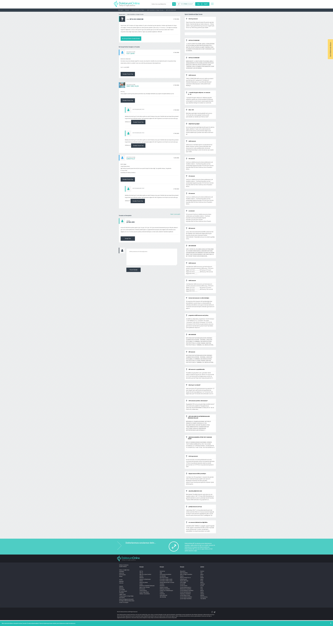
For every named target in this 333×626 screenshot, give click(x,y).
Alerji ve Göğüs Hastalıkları (186, 574)
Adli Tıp (141, 572)
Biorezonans (142, 589)
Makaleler (121, 581)
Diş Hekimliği (163, 576)
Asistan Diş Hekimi (144, 582)
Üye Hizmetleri (122, 574)
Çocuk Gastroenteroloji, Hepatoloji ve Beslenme (185, 592)
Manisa (202, 590)
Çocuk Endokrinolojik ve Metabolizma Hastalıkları (185, 588)
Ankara (201, 574)
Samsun (202, 593)
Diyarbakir (202, 584)
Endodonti (162, 585)
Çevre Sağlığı (183, 582)
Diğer (161, 572)
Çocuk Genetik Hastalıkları (186, 597)
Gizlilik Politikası (123, 566)
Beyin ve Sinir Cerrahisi (145, 587)
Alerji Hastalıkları (184, 572)
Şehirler (202, 567)
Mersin (201, 582)
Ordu (201, 587)
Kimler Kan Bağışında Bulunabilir (126, 599)
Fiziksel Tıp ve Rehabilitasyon (166, 590)
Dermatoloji (162, 571)
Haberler (121, 586)
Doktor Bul (121, 573)
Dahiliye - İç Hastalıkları (145, 593)
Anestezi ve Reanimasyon (145, 579)
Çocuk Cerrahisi (183, 585)
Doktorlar (121, 583)
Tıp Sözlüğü (122, 589)
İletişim (120, 576)
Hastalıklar (121, 571)
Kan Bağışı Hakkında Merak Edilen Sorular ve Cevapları (126, 601)
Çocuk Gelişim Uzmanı (185, 595)
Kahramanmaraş (203, 597)
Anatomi (141, 576)
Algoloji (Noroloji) (184, 580)
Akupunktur (182, 571)
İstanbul (202, 571)
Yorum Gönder (134, 269)
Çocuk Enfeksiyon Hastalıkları (186, 590)
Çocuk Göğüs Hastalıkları (186, 598)
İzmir (201, 572)
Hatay (201, 589)
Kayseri (202, 592)
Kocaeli (202, 585)
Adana (201, 579)
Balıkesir (202, 595)
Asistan (141, 580)
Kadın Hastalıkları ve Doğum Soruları (135, 14)
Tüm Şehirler (203, 598)
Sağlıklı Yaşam (122, 594)
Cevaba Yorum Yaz (128, 74)
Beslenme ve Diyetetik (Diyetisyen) (147, 585)
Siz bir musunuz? (187, 4)
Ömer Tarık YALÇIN (132, 86)
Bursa (201, 576)
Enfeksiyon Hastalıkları (165, 589)
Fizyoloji (162, 592)
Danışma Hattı (122, 14)
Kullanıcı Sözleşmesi (123, 565)
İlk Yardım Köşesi (123, 591)
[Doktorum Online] (127, 3)
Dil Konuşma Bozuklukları (165, 574)
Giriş (198, 4)
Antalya (202, 577)
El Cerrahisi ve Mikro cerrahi (166, 579)
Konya (201, 580)
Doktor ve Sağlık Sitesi (124, 570)
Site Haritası (122, 597)
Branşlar (142, 567)
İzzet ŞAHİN (130, 53)
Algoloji (182, 576)
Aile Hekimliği (163, 597)
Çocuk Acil (182, 584)
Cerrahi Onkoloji (143, 590)
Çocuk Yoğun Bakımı (144, 592)
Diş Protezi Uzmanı (164, 577)
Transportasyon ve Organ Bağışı (126, 596)
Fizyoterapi (162, 593)
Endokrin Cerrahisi (164, 587)
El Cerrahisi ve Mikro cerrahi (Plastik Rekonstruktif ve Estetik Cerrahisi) (167, 582)
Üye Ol (205, 4)
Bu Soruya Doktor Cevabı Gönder (131, 38)
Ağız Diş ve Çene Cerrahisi (145, 574)
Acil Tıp (141, 571)
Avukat (141, 584)
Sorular (121, 579)
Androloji (142, 577)
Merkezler (121, 588)
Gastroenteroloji (163, 595)
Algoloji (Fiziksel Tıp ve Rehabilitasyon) (185, 578)
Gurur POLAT (130, 159)
